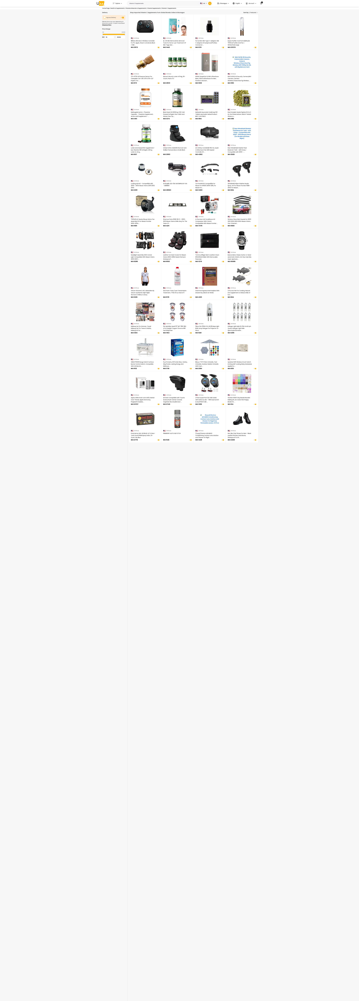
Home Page (105, 8)
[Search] (209, 3)
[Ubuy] (100, 3)
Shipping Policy (106, 25)
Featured (253, 12)
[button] (223, 3)
